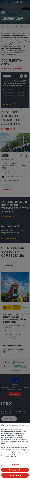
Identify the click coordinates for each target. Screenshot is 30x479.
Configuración (15, 464)
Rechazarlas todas (15, 470)
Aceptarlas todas (15, 475)
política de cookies (11, 456)
